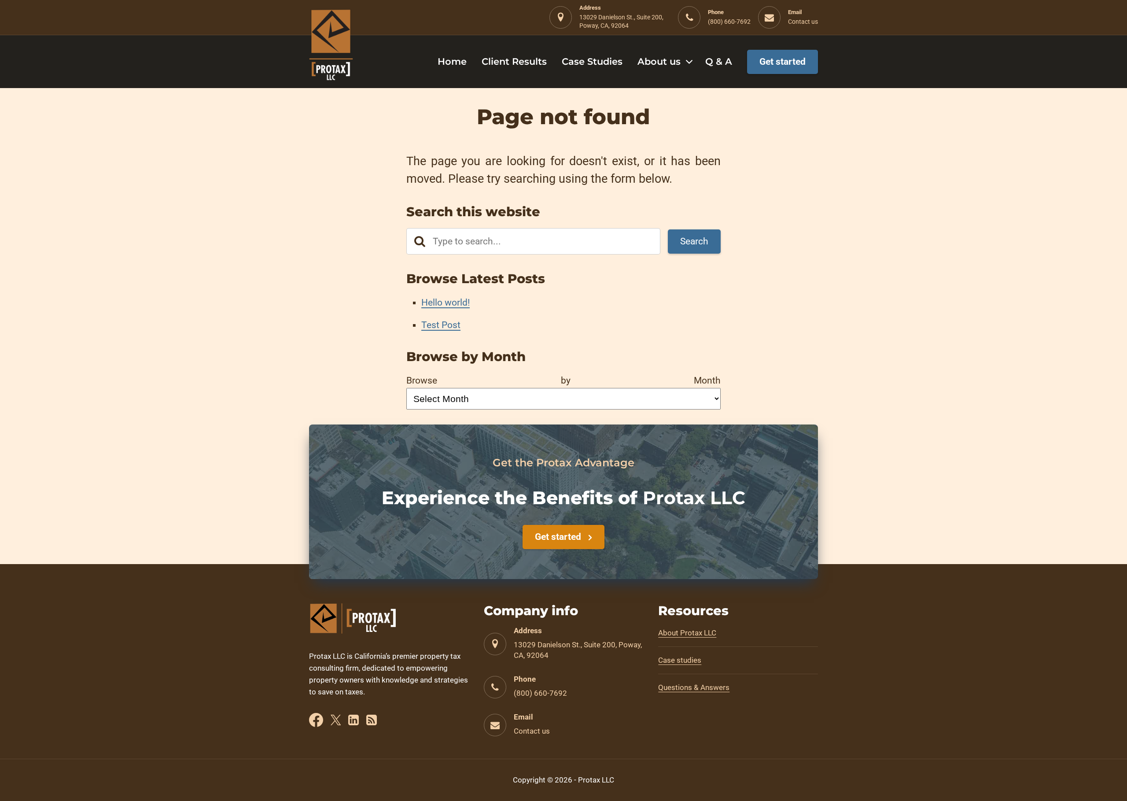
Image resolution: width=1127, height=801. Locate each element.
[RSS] (371, 722)
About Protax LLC (687, 632)
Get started (558, 537)
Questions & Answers (693, 687)
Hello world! (445, 302)
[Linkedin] (353, 722)
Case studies (679, 660)
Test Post (440, 325)
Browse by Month (563, 380)
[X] (336, 722)
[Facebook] (316, 722)
